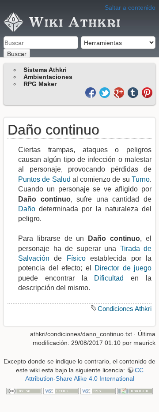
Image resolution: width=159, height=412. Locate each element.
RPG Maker (40, 83)
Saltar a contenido (130, 7)
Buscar (16, 53)
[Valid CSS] (98, 390)
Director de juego (123, 268)
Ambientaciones (47, 76)
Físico (76, 258)
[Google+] (120, 92)
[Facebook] (91, 92)
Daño (26, 209)
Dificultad (109, 278)
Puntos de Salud (44, 179)
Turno (141, 179)
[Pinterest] (147, 92)
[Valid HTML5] (61, 390)
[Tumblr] (134, 92)
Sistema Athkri (45, 69)
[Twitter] (105, 92)
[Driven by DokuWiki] (135, 390)
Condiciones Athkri (124, 308)
